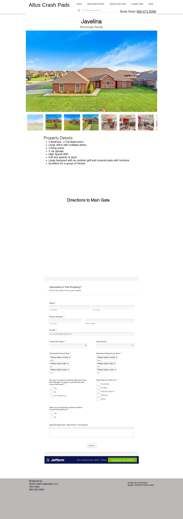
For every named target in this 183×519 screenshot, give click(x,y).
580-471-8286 (146, 11)
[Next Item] (152, 71)
